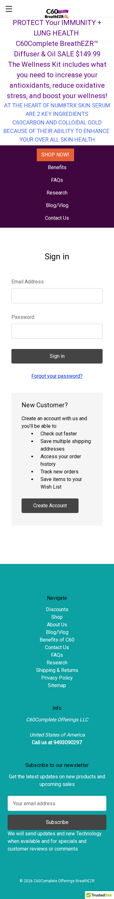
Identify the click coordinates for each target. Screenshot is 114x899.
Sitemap (57, 685)
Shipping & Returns (57, 670)
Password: (23, 317)
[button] (55, 155)
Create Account (50, 506)
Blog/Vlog (57, 205)
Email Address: (28, 282)
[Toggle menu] (8, 8)
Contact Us (57, 218)
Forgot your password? (57, 376)
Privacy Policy (57, 678)
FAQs (57, 180)
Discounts (57, 609)
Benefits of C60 (57, 640)
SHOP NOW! (55, 155)
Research (57, 193)
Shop (57, 617)
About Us (57, 625)
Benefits (57, 167)
